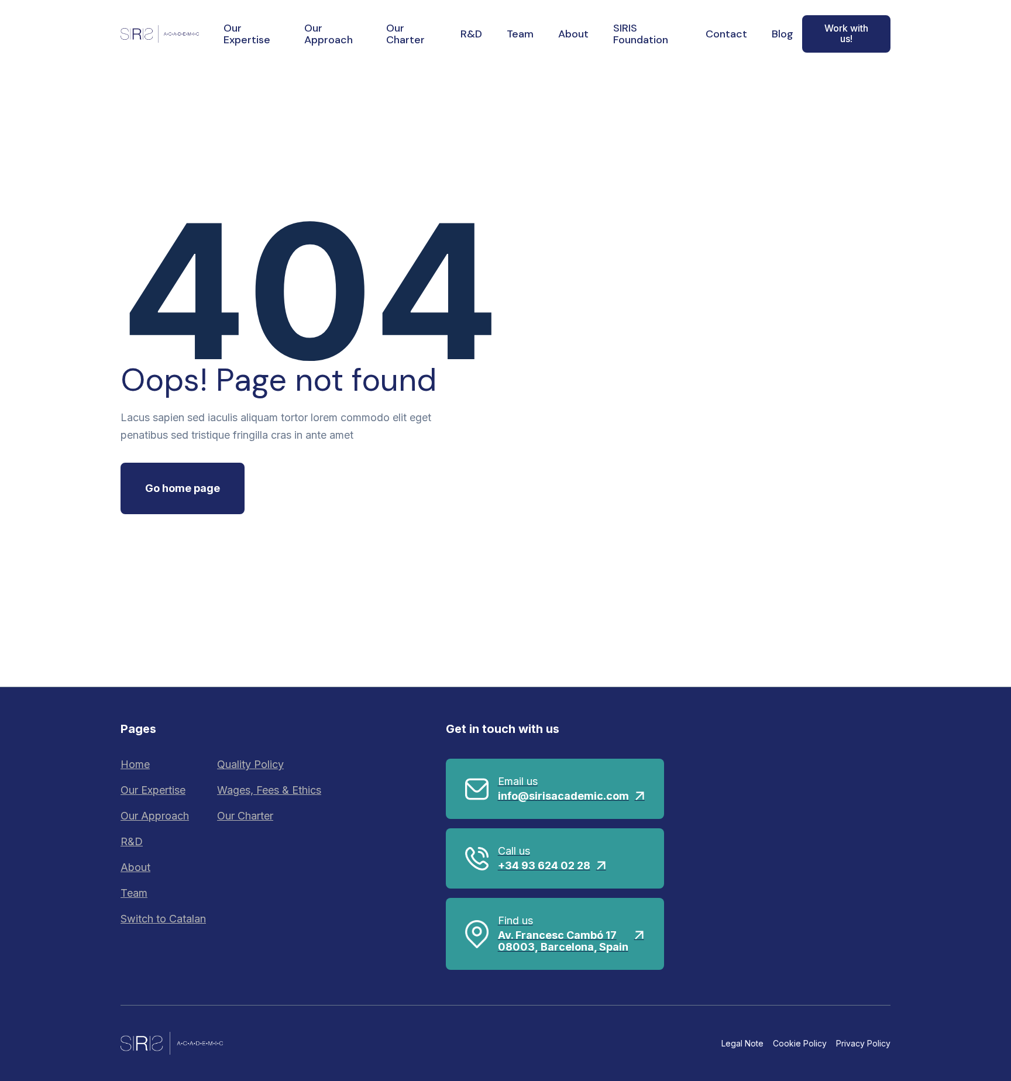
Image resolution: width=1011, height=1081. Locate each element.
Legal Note (742, 1043)
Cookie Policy (800, 1043)
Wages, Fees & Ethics (269, 790)
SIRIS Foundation (640, 34)
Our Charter (405, 34)
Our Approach (328, 34)
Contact (726, 34)
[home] (160, 34)
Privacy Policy (863, 1043)
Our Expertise (246, 34)
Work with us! (846, 33)
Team (520, 34)
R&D (471, 34)
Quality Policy (250, 764)
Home (135, 764)
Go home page (182, 488)
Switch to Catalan (163, 919)
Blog (782, 34)
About (573, 34)
